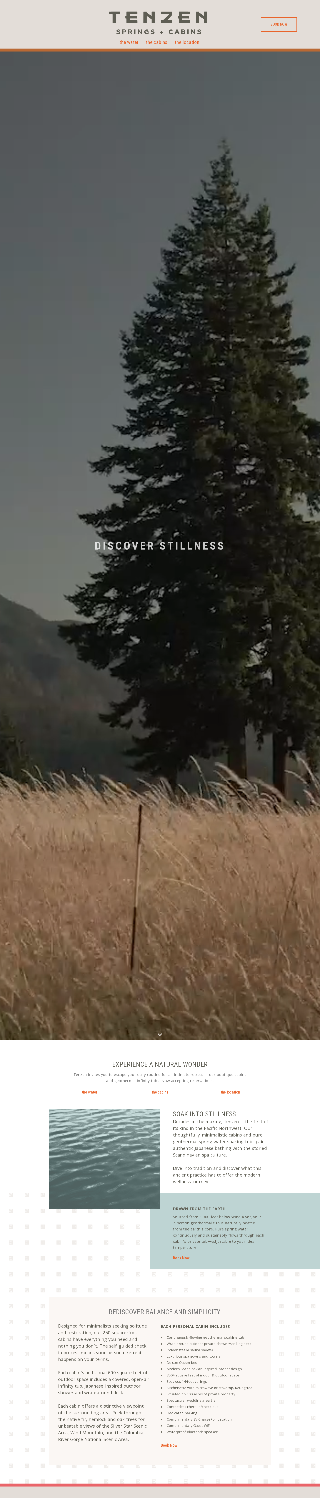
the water (129, 42)
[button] (279, 24)
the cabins (156, 42)
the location (187, 42)
